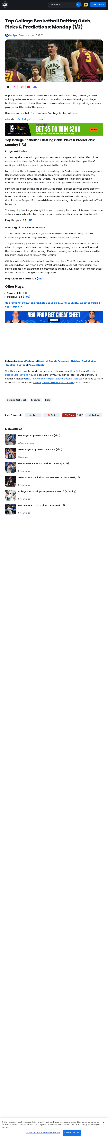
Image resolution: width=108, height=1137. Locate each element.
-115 (30, 220)
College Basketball (16, 400)
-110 (40, 278)
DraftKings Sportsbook (30, 119)
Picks (47, 400)
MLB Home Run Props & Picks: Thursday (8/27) (41, 505)
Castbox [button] (22, 365)
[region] (54, 1127)
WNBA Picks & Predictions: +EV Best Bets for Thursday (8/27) (49, 477)
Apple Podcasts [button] (27, 361)
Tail (35, 415)
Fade (53, 415)
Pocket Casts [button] (36, 365)
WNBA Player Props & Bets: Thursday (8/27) (40, 449)
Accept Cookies (71, 1132)
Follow (95, 415)
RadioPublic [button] (89, 361)
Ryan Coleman (21, 35)
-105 (26, 296)
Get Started (98, 5)
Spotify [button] (42, 361)
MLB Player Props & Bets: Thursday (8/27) (39, 435)
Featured (35, 400)
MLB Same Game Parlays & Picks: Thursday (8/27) (43, 463)
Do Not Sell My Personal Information (43, 1132)
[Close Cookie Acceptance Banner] (103, 1123)
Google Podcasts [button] (59, 361)
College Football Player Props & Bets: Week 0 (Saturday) (47, 491)
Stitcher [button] (75, 361)
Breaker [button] (10, 365)
